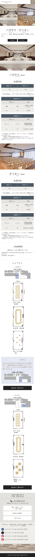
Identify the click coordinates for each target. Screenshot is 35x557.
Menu (33, 2)
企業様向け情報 (12, 524)
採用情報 (30, 524)
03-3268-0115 (4, 546)
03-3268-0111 (7, 544)
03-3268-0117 (26, 544)
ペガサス (12, 40)
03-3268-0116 (19, 501)
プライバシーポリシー (15, 525)
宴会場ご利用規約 (17, 513)
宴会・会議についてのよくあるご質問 (17, 508)
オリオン (22, 40)
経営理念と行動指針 (22, 524)
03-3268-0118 (13, 548)
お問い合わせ (17, 518)
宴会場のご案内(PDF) (17, 388)
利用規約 (24, 525)
